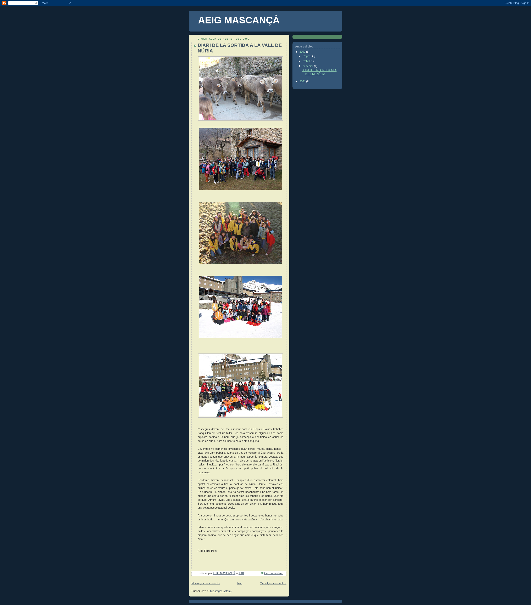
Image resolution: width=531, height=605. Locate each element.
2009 (303, 51)
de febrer (308, 66)
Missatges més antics (273, 583)
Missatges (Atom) (220, 591)
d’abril (307, 61)
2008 (303, 81)
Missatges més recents (205, 583)
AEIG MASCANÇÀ (239, 20)
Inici (239, 583)
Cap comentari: (273, 573)
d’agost (307, 56)
